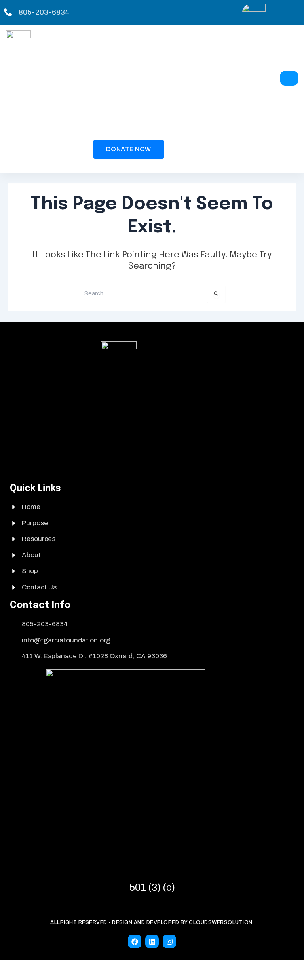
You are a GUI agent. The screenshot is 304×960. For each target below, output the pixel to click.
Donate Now (128, 149)
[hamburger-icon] (289, 78)
